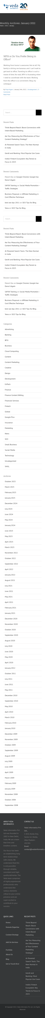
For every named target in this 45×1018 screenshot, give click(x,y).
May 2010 (9, 706)
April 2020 (9, 662)
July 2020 (8, 646)
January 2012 (10, 668)
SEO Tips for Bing (29, 202)
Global (7, 411)
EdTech (7, 384)
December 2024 (11, 503)
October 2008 (10, 800)
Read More (6, 95)
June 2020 (9, 651)
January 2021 (10, 613)
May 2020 (9, 657)
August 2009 (10, 756)
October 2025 (10, 481)
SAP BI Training (11, 185)
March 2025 (9, 487)
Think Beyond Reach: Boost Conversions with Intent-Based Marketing (32, 928)
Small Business (11, 444)
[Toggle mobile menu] (41, 6)
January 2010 (10, 728)
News (7, 433)
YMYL (7, 466)
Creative (8, 367)
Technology (9, 455)
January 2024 (10, 525)
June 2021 (9, 591)
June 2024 (9, 514)
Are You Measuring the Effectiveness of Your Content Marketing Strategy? (33, 946)
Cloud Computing (12, 351)
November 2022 (11, 553)
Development (10, 379)
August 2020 (10, 640)
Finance (8, 390)
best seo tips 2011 (12, 202)
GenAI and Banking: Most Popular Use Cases (22, 153)
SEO (6, 439)
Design (7, 373)
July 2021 (8, 586)
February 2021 (10, 608)
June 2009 (9, 767)
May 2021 (9, 597)
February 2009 (10, 783)
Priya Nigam (9, 89)
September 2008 (11, 805)
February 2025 (10, 492)
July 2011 (8, 679)
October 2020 (10, 629)
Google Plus (10, 417)
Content (8, 357)
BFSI (6, 340)
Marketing (9, 428)
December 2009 (11, 734)
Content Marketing (12, 362)
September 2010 (11, 701)
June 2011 (9, 684)
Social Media (10, 450)
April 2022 (9, 569)
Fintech (8, 406)
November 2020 (11, 624)
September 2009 (11, 750)
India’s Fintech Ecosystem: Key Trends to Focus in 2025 (33, 989)
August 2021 (10, 580)
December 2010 (11, 695)
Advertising (9, 329)
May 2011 (9, 690)
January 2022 (10, 575)
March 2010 (9, 717)
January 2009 (10, 789)
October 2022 (10, 558)
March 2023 (9, 547)
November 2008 (11, 794)
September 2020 (11, 635)
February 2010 (10, 723)
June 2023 (9, 531)
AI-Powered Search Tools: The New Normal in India (33, 963)
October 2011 (10, 673)
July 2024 (8, 509)
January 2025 (10, 498)
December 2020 (11, 618)
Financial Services (12, 401)
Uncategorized (32, 89)
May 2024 (9, 520)
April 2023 (9, 542)
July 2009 (8, 761)
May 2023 (9, 536)
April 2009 (9, 772)
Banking (8, 335)
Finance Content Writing (14, 395)
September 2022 (11, 564)
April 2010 (9, 712)
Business (8, 346)
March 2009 (9, 778)
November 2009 (11, 739)
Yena (7, 208)
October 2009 (10, 745)
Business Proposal (12, 194)
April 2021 (9, 602)
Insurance (9, 422)
